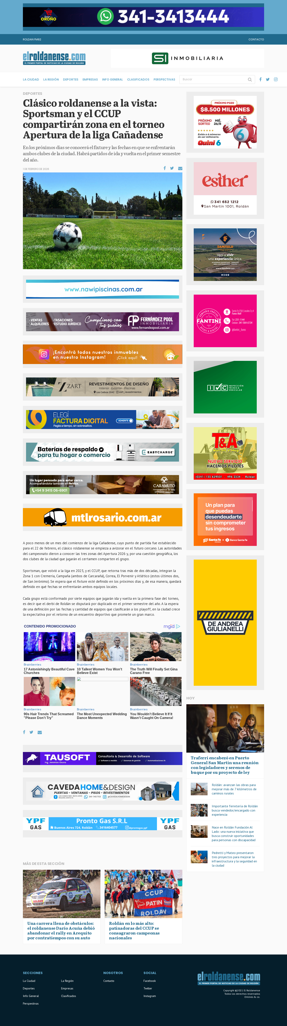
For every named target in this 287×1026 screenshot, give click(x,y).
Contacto (256, 39)
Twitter (148, 988)
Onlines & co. (252, 996)
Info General (112, 79)
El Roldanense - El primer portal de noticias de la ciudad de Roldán (54, 58)
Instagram (150, 996)
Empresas (90, 79)
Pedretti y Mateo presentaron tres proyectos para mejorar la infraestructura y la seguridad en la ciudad (234, 859)
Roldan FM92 (32, 39)
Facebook (150, 981)
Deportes (70, 79)
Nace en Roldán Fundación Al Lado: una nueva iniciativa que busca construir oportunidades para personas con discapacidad (233, 833)
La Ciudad (31, 79)
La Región (51, 79)
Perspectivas (164, 79)
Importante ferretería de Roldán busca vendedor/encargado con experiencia (235, 810)
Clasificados (138, 79)
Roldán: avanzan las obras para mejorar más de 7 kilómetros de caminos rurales (234, 789)
